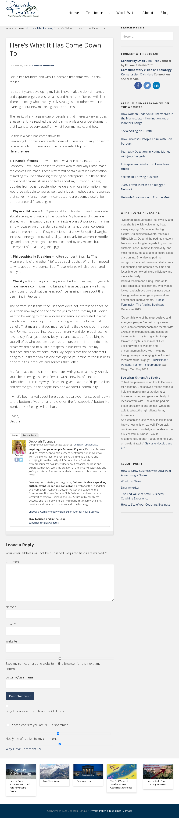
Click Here (140, 61)
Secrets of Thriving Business (140, 177)
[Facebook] (17, 460)
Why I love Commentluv (23, 749)
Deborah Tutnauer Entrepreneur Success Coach (32, 11)
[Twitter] (21, 460)
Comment (13, 562)
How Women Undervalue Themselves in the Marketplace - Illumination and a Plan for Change (147, 118)
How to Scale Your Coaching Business (145, 504)
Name (11, 607)
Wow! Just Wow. (131, 481)
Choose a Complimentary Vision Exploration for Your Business (64, 511)
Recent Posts (30, 435)
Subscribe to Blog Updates (44, 522)
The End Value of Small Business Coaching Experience (121, 784)
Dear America (130, 488)
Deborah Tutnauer (43, 441)
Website (11, 641)
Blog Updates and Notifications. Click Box (35, 711)
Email (11, 624)
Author (15, 435)
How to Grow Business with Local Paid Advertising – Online (20, 786)
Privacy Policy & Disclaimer (105, 810)
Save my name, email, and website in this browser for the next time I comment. (54, 666)
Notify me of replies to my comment (31, 738)
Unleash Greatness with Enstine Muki (145, 197)
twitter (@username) (20, 677)
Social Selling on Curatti (136, 131)
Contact (127, 810)
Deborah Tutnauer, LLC (86, 444)
